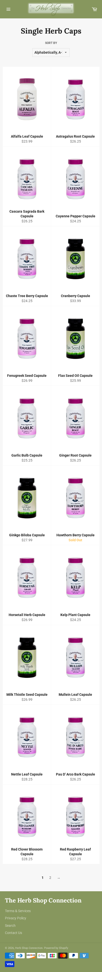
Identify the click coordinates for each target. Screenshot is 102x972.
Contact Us (13, 933)
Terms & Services (18, 911)
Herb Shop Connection (29, 948)
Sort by (51, 43)
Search (10, 926)
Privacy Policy (15, 918)
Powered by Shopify (56, 948)
